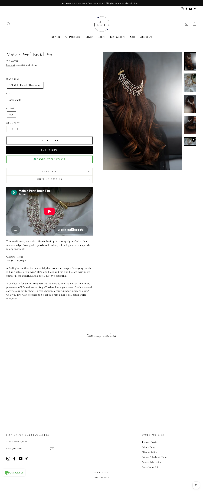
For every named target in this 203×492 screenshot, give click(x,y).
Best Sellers (117, 36)
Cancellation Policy (151, 467)
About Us (146, 36)
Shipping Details (49, 179)
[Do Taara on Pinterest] (27, 458)
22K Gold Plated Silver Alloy (25, 85)
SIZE (9, 94)
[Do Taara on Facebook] (14, 458)
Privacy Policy (148, 447)
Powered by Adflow (101, 477)
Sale (133, 36)
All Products (73, 36)
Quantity (13, 123)
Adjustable (15, 99)
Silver (89, 36)
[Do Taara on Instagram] (8, 458)
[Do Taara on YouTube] (21, 458)
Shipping (10, 65)
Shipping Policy (149, 452)
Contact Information (151, 462)
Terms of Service (150, 442)
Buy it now (49, 150)
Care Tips (49, 171)
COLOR (10, 108)
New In (55, 36)
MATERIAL (13, 79)
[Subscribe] (52, 449)
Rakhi (101, 36)
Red (11, 114)
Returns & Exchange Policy (154, 457)
